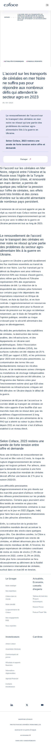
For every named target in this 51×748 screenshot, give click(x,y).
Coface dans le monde (11, 597)
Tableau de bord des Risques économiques (40, 599)
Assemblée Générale (13, 649)
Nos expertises (11, 591)
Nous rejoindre (11, 626)
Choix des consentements (25, 740)
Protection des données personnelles (25, 724)
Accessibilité (25, 735)
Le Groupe (11, 578)
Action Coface (11, 644)
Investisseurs (12, 637)
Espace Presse (38, 607)
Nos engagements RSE (12, 619)
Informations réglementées (10, 672)
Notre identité (10, 604)
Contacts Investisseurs (10, 685)
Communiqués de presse (12, 656)
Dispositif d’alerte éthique (25, 730)
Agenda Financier (12, 679)
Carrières (37, 637)
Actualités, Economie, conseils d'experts (38, 584)
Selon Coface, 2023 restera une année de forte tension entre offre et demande (25, 144)
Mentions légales (25, 719)
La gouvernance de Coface (12, 611)
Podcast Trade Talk (39, 612)
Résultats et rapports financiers (13, 664)
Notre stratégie (11, 586)
